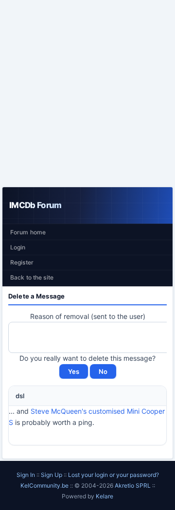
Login (18, 247)
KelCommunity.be (45, 485)
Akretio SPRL (133, 485)
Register (22, 262)
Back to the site (31, 277)
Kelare (104, 496)
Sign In (26, 474)
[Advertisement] (87, 93)
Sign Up (51, 474)
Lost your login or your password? (113, 474)
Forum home (28, 232)
